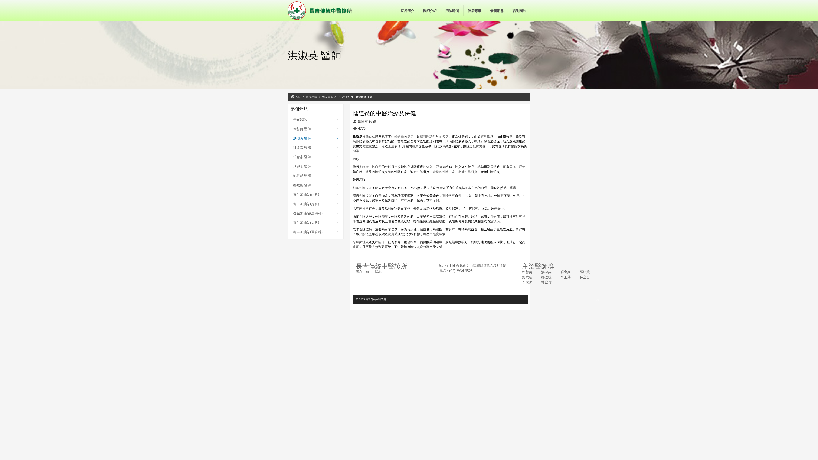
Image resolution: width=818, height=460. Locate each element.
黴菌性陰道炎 (467, 172)
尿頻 (475, 208)
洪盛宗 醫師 (302, 147)
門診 (429, 136)
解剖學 (485, 136)
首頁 (298, 97)
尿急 (522, 167)
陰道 (369, 136)
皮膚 (391, 234)
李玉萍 (565, 277)
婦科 (423, 136)
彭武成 (527, 277)
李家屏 (527, 282)
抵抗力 (477, 146)
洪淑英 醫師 (329, 97)
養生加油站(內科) (306, 194)
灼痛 (426, 167)
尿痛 (512, 167)
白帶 (378, 167)
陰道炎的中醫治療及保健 (357, 97)
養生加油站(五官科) (308, 232)
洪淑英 (546, 272)
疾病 (445, 136)
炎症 (410, 136)
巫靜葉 (585, 272)
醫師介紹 (430, 10)
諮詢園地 (519, 10)
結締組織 (397, 136)
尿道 (493, 167)
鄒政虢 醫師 (302, 185)
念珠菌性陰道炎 (444, 172)
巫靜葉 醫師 (302, 166)
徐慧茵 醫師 (302, 128)
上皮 (391, 146)
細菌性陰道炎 (362, 187)
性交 (458, 167)
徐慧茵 (527, 272)
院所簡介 (407, 10)
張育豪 (565, 272)
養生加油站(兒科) (306, 222)
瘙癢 (513, 187)
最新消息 (497, 10)
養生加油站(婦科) (306, 203)
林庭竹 (546, 282)
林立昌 (585, 277)
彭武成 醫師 (302, 175)
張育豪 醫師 (302, 157)
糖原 (415, 146)
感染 (356, 151)
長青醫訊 (300, 119)
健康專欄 (474, 10)
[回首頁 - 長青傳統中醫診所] (322, 10)
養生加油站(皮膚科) (308, 213)
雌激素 (367, 146)
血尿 (436, 200)
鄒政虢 (546, 277)
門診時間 (452, 10)
